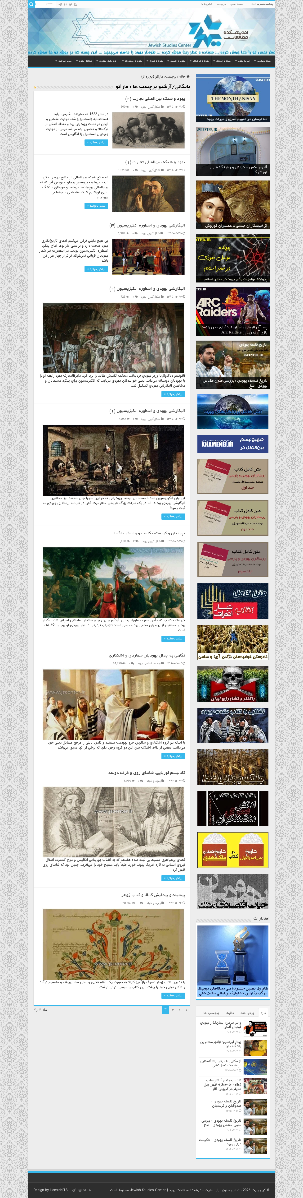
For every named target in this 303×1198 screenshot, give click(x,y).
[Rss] (75, 4)
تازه (263, 1013)
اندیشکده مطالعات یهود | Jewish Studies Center (167, 1190)
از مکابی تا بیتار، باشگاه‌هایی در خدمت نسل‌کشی (220, 1063)
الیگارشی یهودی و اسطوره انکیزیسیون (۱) (147, 411)
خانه (183, 76)
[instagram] (66, 4)
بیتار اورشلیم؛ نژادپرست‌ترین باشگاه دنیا (220, 1044)
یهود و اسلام (223, 61)
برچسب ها (211, 1013)
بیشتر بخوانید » (96, 142)
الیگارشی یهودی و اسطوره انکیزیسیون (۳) (147, 225)
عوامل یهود (85, 61)
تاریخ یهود (244, 61)
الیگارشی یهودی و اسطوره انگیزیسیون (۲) (147, 289)
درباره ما (221, 4)
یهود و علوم (156, 61)
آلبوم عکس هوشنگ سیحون (245, 173)
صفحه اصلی (237, 4)
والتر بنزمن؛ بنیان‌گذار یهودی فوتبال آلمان (220, 1025)
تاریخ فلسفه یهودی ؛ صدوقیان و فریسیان (226, 1104)
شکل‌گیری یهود (150, 107)
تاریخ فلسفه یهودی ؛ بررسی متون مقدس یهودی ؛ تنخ (221, 1123)
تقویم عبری (258, 119)
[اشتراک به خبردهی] (35, 88)
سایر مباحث (64, 61)
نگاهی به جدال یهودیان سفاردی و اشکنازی (147, 655)
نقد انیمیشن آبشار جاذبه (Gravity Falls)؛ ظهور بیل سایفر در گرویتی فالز (222, 1085)
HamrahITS (59, 1190)
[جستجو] (31, 4)
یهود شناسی (264, 61)
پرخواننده (247, 1013)
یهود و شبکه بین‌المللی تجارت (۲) (155, 99)
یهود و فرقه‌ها (201, 61)
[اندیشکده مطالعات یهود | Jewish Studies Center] (151, 32)
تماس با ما (206, 4)
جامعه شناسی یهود (148, 663)
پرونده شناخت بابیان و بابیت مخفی (240, 279)
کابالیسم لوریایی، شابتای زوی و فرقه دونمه (146, 773)
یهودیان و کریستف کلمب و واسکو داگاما (149, 533)
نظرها (230, 1013)
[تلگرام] (60, 4)
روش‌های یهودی (108, 61)
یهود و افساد (177, 61)
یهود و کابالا (154, 781)
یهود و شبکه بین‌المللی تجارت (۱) (155, 162)
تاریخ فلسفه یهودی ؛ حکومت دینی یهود (236, 386)
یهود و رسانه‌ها (133, 61)
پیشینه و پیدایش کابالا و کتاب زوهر (153, 895)
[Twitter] (71, 4)
